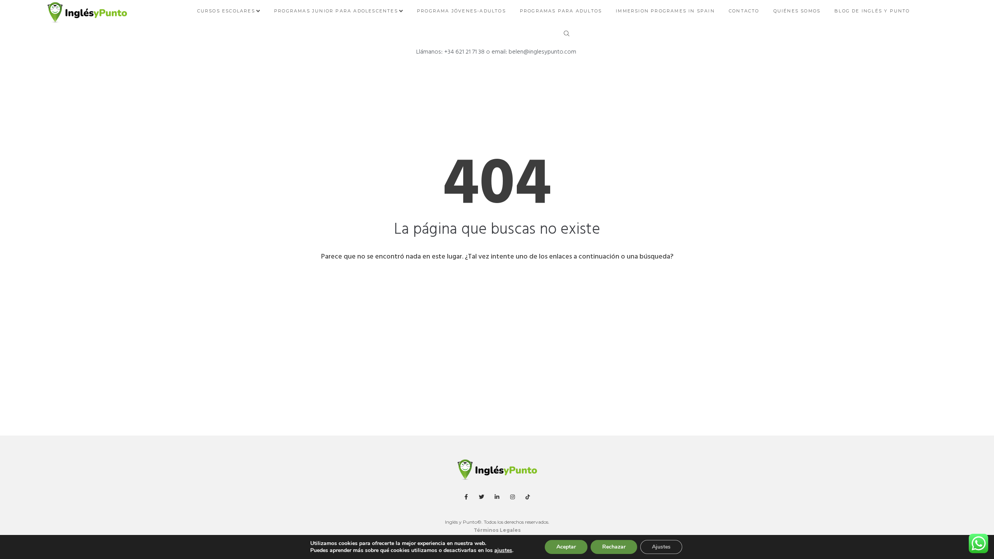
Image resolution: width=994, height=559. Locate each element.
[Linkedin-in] (497, 496)
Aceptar (566, 546)
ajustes (503, 550)
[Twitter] (481, 496)
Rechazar (614, 546)
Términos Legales (497, 530)
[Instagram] (512, 496)
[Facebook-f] (466, 496)
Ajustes (661, 546)
